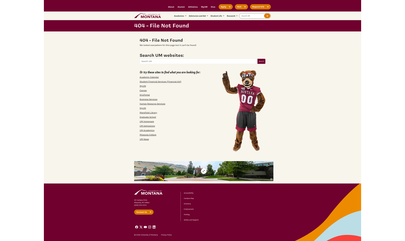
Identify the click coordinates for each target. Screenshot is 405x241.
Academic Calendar (149, 77)
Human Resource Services (152, 103)
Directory (187, 204)
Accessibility (188, 193)
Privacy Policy (166, 235)
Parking (187, 214)
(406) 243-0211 (140, 205)
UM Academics (147, 130)
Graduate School (148, 117)
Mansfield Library (148, 112)
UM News (144, 139)
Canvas (143, 90)
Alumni (181, 6)
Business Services (148, 99)
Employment (189, 209)
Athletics (193, 6)
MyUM (204, 6)
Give (213, 6)
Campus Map (189, 198)
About (171, 6)
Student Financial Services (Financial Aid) (160, 81)
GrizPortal (145, 94)
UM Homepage (147, 121)
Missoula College (148, 134)
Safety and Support (191, 220)
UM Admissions (147, 126)
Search (261, 61)
